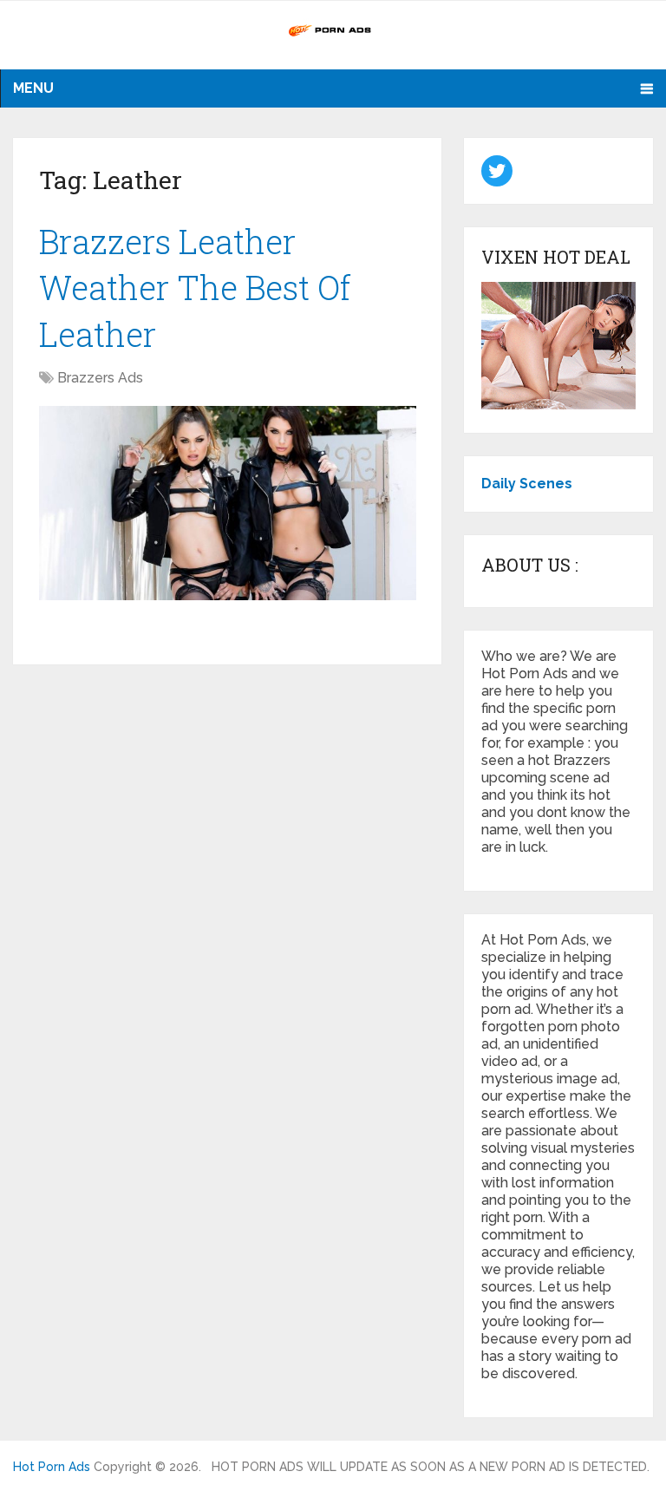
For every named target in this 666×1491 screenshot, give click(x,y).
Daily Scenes (526, 483)
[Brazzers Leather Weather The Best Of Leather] (227, 503)
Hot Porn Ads (51, 1467)
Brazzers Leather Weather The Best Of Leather (195, 287)
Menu (33, 88)
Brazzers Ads (100, 377)
